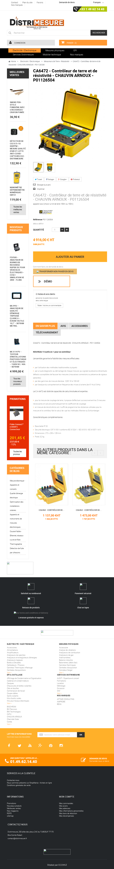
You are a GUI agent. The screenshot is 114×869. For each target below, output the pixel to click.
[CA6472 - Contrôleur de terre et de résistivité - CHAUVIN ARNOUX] (38, 167)
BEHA (59, 704)
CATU (9, 714)
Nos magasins (12, 811)
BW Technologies (14, 711)
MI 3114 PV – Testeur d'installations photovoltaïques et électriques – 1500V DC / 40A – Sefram (19, 359)
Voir (58, 693)
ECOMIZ (62, 865)
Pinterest (76, 179)
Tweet (39, 179)
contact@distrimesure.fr (17, 838)
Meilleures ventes (17, 73)
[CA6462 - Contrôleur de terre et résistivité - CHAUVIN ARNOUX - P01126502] (62, 484)
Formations (61, 681)
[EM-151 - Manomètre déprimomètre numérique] (16, 177)
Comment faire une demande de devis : (48, 266)
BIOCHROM (11, 706)
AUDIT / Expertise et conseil (68, 678)
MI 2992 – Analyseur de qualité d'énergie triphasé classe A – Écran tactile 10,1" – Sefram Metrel (17, 315)
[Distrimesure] (37, 23)
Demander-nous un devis (99, 761)
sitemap (10, 816)
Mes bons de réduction (68, 813)
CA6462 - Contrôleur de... (62, 510)
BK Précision (12, 709)
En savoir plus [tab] (45, 326)
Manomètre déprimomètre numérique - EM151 (17, 191)
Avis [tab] (63, 326)
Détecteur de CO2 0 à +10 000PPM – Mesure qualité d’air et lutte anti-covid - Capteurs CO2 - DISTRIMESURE (18, 150)
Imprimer (40, 189)
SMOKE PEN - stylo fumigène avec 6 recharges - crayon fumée (17, 107)
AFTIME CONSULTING (65, 699)
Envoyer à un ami (44, 185)
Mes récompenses (66, 816)
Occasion (61, 688)
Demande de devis (67, 2)
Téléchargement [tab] (47, 332)
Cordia (9, 721)
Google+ (63, 179)
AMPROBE (61, 701)
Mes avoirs (63, 806)
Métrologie (61, 686)
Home (13, 61)
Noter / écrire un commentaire (49, 305)
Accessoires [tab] (79, 326)
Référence (37, 219)
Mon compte (66, 796)
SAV (58, 691)
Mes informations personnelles (71, 811)
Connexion (19, 42)
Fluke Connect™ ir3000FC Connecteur (17, 427)
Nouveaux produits (16, 228)
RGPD (9, 813)
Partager (50, 179)
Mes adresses (64, 808)
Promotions (18, 399)
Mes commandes (66, 803)
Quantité (38, 229)
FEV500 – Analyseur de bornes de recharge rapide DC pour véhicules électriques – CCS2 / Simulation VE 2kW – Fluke (17, 268)
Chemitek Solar (13, 719)
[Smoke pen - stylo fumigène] (16, 92)
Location (60, 683)
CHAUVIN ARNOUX (14, 716)
